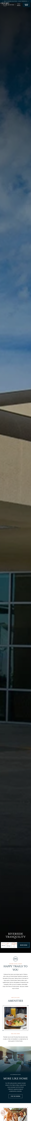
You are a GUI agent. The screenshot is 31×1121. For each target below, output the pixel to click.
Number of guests (12, 944)
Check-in (3, 943)
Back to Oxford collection (10, 1)
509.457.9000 (11, 4)
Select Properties (22, 1)
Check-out (8, 944)
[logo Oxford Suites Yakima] (5, 5)
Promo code (15, 944)
